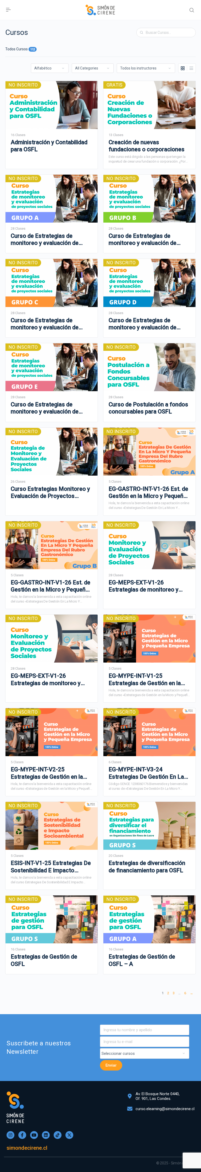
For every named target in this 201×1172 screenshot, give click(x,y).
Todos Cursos (20, 49)
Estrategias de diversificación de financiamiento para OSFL (147, 866)
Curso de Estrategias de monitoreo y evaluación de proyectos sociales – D (142, 324)
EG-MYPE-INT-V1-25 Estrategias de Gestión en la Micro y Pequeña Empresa (145, 680)
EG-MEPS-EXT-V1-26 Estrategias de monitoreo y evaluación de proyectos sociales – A (143, 586)
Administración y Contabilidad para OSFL (49, 146)
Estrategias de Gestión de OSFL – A (142, 960)
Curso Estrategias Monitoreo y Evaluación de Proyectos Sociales (50, 493)
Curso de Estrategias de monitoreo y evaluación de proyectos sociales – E (45, 408)
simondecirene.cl (27, 1148)
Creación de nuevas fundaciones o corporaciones (147, 146)
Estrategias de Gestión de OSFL (44, 960)
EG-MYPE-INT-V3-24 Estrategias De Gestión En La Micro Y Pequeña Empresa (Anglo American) (146, 773)
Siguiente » (191, 994)
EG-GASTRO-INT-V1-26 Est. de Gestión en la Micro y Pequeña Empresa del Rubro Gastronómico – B (50, 586)
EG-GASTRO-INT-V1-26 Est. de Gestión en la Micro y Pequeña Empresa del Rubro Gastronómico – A (148, 493)
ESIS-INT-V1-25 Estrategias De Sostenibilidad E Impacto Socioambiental (51, 867)
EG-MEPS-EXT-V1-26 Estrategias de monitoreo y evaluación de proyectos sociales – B (46, 680)
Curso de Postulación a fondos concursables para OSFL (148, 408)
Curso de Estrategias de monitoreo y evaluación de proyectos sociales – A (45, 240)
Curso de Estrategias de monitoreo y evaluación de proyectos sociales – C (45, 324)
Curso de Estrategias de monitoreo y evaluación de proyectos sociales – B (142, 240)
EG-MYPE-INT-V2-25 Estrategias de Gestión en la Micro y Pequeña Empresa (47, 773)
